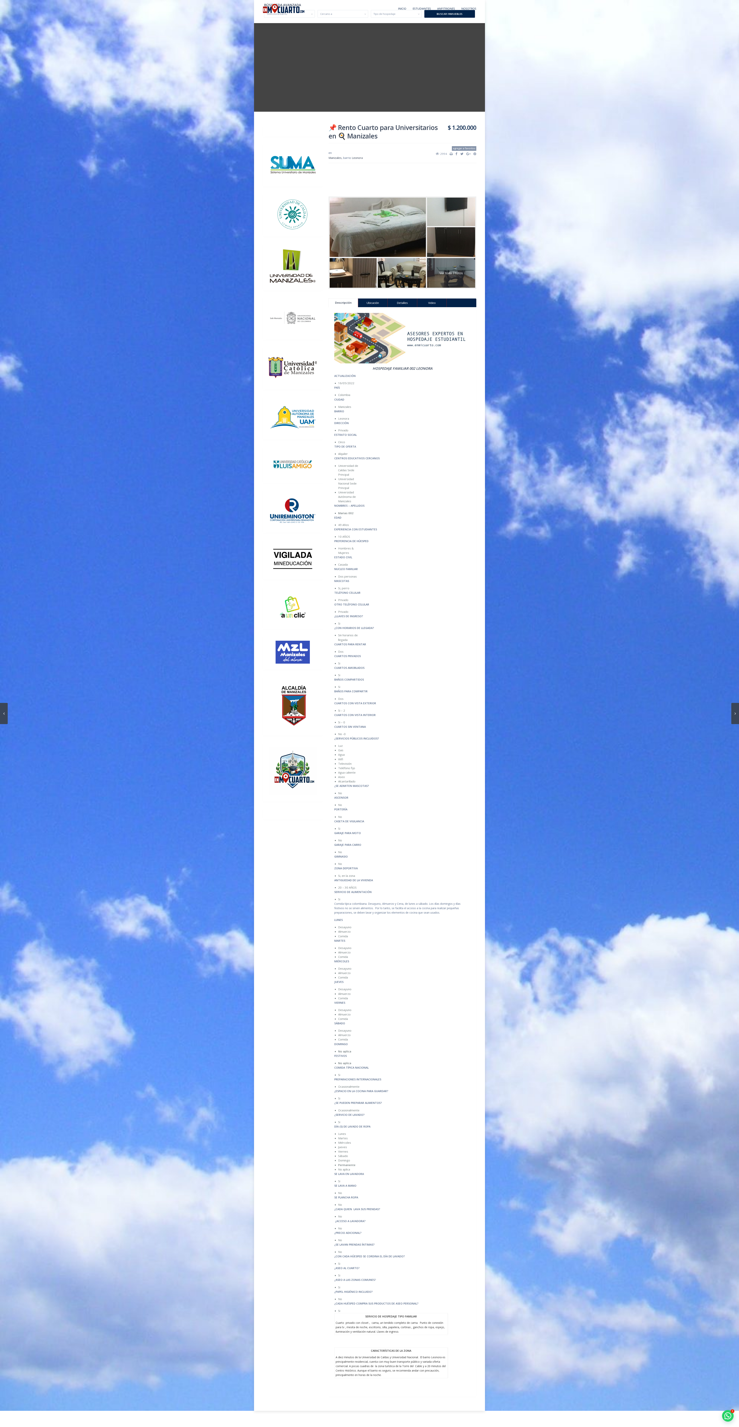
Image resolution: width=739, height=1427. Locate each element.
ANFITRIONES (446, 8)
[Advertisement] (402, 177)
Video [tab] (432, 303)
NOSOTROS (468, 8)
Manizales (335, 158)
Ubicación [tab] (372, 303)
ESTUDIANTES (422, 8)
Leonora (357, 158)
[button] (728, 1416)
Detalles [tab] (402, 303)
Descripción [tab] (343, 302)
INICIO (402, 8)
